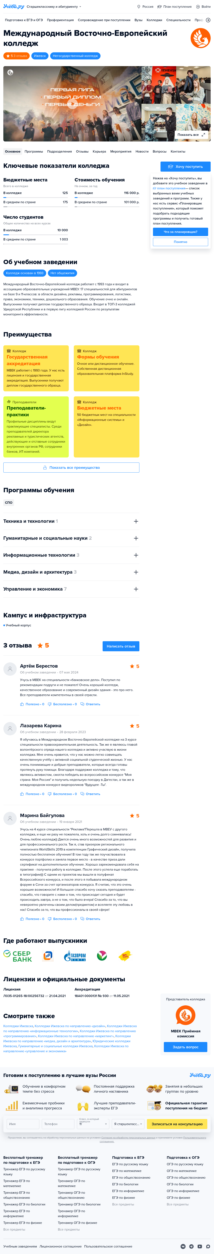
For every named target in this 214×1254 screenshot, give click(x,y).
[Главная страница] (13, 6)
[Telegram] (191, 1246)
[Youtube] (199, 1246)
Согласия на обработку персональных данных (128, 1137)
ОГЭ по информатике (183, 1191)
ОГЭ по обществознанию (186, 1178)
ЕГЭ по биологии (125, 1184)
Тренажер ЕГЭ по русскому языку (24, 1171)
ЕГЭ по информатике (128, 1191)
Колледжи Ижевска (18, 1026)
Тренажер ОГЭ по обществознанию (71, 1195)
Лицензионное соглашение (60, 1246)
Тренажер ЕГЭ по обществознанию (16, 1195)
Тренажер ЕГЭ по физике (22, 1223)
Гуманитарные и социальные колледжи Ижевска (55, 1046)
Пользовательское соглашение (108, 1246)
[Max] (208, 1246)
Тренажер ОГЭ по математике (71, 1183)
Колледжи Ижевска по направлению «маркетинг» (76, 1036)
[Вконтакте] (183, 1246)
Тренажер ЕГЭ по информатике (16, 1213)
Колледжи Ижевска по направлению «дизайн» (70, 1026)
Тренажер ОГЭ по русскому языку (79, 1171)
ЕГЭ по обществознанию (131, 1178)
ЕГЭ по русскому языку (130, 1164)
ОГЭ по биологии (180, 1184)
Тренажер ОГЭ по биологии (79, 1204)
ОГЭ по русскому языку (185, 1164)
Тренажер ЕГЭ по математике (16, 1183)
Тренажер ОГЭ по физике (77, 1223)
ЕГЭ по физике (123, 1198)
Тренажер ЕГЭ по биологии (24, 1204)
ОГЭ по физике (178, 1198)
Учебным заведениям (20, 1246)
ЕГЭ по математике (126, 1171)
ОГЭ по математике (182, 1171)
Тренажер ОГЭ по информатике (71, 1213)
